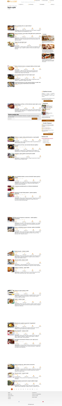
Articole (31, 4)
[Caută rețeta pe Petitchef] (49, 2)
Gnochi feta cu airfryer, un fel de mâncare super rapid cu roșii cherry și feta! (28, 105)
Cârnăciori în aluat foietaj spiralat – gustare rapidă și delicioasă (26, 193)
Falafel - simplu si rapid (20, 299)
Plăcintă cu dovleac (46, 142)
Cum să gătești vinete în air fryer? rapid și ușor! (25, 74)
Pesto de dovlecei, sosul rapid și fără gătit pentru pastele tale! (28, 33)
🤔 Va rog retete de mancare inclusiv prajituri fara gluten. (48, 130)
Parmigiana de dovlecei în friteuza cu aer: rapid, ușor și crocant (26, 340)
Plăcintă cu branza (46, 139)
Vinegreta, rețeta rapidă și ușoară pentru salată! (25, 153)
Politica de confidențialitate (36, 394)
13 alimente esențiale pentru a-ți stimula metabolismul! (26, 186)
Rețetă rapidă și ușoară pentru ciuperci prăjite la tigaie (26, 380)
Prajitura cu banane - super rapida (22, 267)
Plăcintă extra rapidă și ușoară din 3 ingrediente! (25, 323)
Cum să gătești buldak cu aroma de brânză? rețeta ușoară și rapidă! (27, 177)
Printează (52, 115)
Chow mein (48, 109)
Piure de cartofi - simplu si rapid (21, 373)
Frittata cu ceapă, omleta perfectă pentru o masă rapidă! (27, 137)
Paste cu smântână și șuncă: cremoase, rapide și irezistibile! (27, 227)
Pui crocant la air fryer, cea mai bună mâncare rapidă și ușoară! (26, 145)
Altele (52, 4)
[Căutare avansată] (50, 2)
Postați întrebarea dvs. (48, 134)
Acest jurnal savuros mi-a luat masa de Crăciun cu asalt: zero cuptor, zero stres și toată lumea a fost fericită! (28, 83)
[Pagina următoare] (35, 389)
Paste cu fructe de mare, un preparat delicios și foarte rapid (27, 66)
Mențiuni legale (34, 397)
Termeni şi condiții (35, 395)
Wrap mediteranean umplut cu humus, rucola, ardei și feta (49, 107)
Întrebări (42, 4)
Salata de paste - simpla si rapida (22, 251)
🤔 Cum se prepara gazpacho (46, 128)
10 (32, 389)
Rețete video (10, 394)
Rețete (21, 4)
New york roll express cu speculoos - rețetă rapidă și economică (26, 218)
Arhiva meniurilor (46, 115)
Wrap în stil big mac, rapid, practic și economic (25, 364)
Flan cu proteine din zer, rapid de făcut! (23, 25)
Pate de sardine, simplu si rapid (21, 259)
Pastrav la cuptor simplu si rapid (21, 290)
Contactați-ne (34, 392)
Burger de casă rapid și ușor (21, 42)
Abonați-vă (34, 118)
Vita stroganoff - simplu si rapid (21, 330)
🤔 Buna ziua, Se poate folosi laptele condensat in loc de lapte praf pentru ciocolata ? (48, 125)
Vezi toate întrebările (51, 132)
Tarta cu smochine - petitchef (49, 113)
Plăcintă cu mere (46, 141)
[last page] (37, 389)
